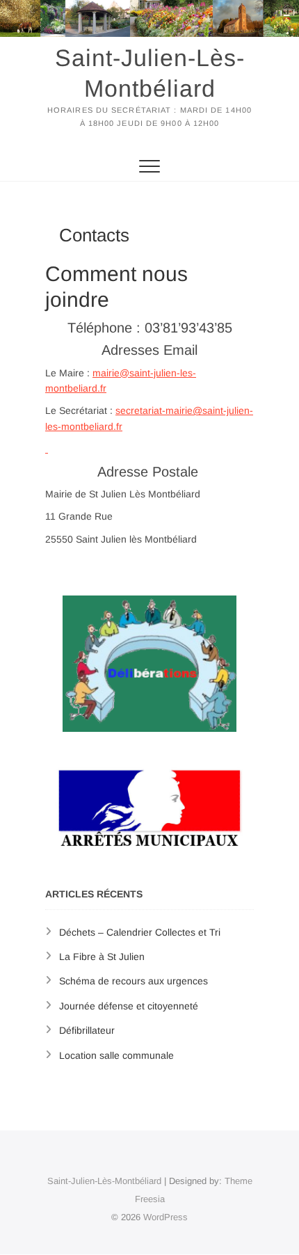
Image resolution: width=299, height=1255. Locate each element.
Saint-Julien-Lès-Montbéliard (150, 73)
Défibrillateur (87, 1030)
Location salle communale (116, 1055)
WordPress (165, 1217)
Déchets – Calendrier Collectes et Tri (139, 932)
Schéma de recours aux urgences (133, 980)
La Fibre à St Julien (102, 956)
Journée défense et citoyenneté (128, 1006)
